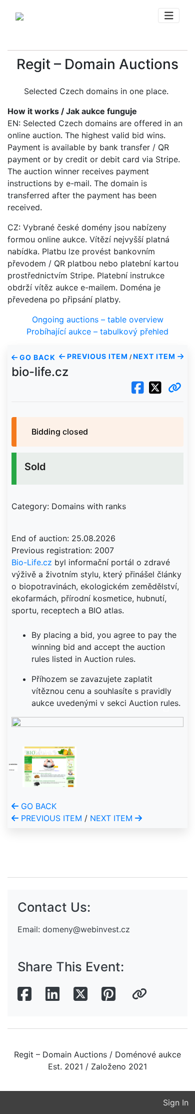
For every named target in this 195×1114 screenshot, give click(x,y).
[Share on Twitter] (81, 994)
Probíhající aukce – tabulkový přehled (97, 331)
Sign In (175, 1102)
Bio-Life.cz (32, 562)
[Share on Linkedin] (53, 994)
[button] (175, 388)
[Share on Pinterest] (109, 994)
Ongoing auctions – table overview (98, 319)
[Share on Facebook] (25, 994)
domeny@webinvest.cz (86, 929)
